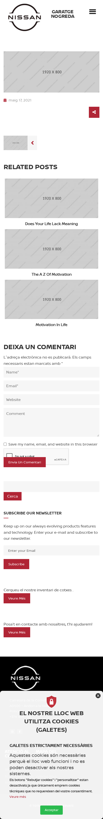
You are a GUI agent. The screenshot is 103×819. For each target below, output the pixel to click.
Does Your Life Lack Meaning (51, 223)
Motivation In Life (51, 324)
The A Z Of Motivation (52, 274)
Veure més (16, 598)
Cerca (12, 496)
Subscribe (16, 564)
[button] (92, 11)
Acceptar (51, 810)
